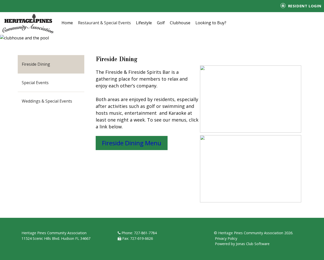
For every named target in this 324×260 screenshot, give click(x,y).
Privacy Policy (226, 238)
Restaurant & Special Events (104, 23)
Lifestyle (144, 23)
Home (67, 23)
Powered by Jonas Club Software (242, 243)
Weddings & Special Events (47, 101)
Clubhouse (180, 23)
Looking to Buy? (210, 23)
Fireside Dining (36, 64)
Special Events (35, 82)
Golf (161, 23)
